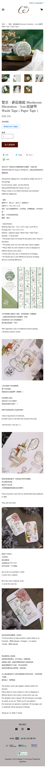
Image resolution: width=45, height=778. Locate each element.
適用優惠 (5, 121)
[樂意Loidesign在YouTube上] (28, 730)
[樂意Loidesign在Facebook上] (16, 730)
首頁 (3, 24)
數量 (3, 132)
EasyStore (22, 761)
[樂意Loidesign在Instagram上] (22, 730)
